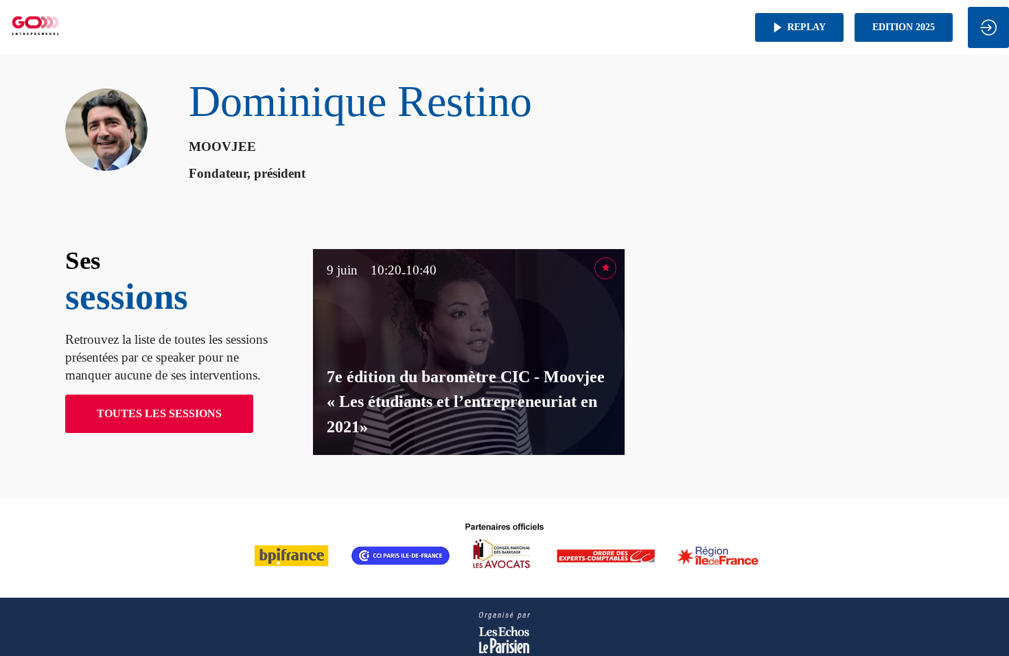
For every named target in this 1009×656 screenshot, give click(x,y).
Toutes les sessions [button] (159, 413)
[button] (799, 27)
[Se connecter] (988, 27)
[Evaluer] (605, 268)
